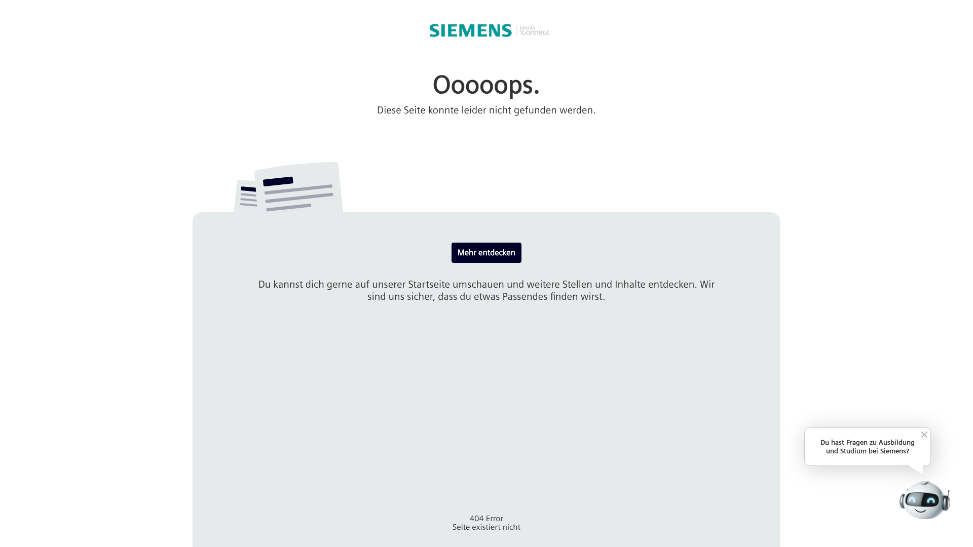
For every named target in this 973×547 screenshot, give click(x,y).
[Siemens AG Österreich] (486, 30)
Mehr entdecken (486, 252)
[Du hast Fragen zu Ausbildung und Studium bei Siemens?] (925, 500)
